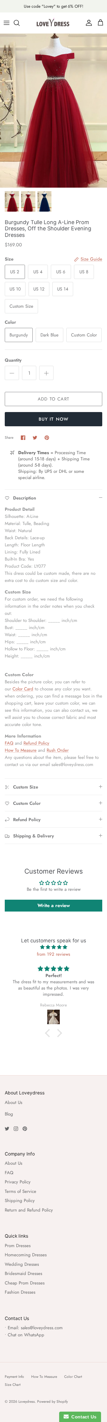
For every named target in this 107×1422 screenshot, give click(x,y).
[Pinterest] (25, 1128)
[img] (53, 947)
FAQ (9, 743)
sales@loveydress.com (42, 1327)
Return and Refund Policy (29, 1210)
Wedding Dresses (22, 1264)
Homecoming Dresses (26, 1255)
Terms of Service (20, 1191)
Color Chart (73, 1376)
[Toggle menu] (6, 22)
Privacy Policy (18, 1182)
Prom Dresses (18, 1245)
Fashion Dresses (20, 1292)
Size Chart (13, 1384)
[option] (53, 110)
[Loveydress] (53, 22)
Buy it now (54, 419)
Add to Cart (53, 399)
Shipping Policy (20, 1200)
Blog (9, 1114)
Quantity (13, 360)
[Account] (87, 22)
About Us (13, 1102)
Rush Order (58, 750)
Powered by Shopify (52, 1401)
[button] (49, 1033)
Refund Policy (36, 743)
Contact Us (83, 1416)
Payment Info (14, 1376)
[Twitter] (7, 1128)
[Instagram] (16, 1128)
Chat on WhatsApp (26, 1335)
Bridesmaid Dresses (23, 1273)
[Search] (19, 22)
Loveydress (26, 1401)
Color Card (22, 689)
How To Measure (21, 750)
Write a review (53, 905)
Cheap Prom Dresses (25, 1283)
